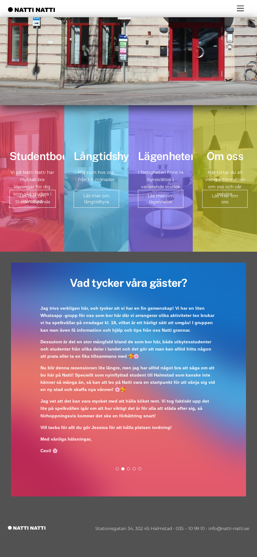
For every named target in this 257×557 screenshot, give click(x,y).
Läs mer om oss (225, 199)
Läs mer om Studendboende (32, 199)
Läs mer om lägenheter (161, 199)
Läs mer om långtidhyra (96, 199)
